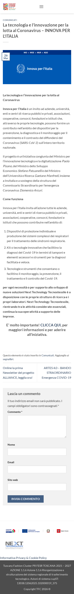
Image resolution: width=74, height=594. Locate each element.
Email (11, 462)
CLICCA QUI (50, 325)
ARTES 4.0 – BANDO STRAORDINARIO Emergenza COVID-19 (56, 372)
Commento (15, 411)
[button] (41, 6)
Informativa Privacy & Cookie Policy (23, 558)
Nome (11, 444)
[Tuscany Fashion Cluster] (19, 6)
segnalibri (8, 359)
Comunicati (10, 20)
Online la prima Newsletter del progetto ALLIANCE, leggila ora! (18, 372)
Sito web (13, 479)
